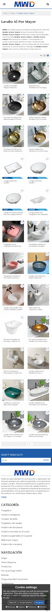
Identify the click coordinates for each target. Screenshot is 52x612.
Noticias (5, 575)
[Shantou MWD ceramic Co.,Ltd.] (26, 4)
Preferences (32, 607)
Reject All (12, 602)
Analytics (21, 607)
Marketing (43, 607)
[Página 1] (20, 444)
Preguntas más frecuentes (14, 579)
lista (44, 55)
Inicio (5, 13)
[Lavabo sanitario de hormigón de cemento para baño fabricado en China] (38, 390)
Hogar (4, 558)
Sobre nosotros (8, 562)
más (3, 497)
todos (12, 13)
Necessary (11, 607)
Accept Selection (26, 602)
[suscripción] (46, 460)
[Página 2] (31, 444)
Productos (6, 566)
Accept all (39, 602)
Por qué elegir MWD (11, 571)
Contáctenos (7, 583)
